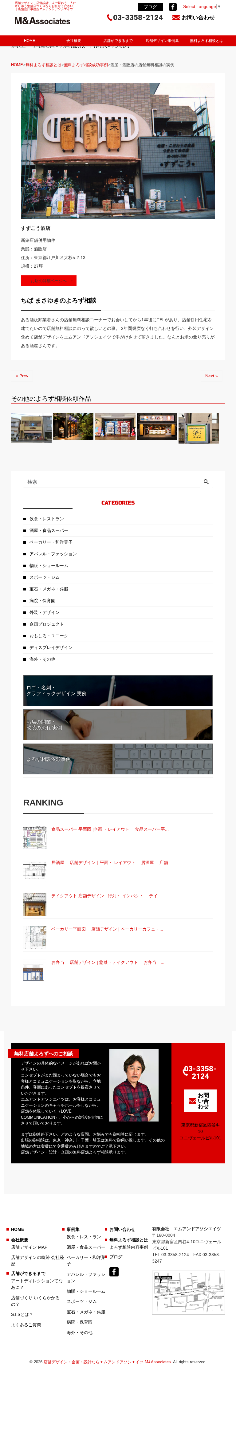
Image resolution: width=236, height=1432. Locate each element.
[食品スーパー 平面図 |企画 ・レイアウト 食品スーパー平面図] (34, 838)
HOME (29, 41)
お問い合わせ (122, 1229)
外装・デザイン (45, 612)
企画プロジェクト (47, 624)
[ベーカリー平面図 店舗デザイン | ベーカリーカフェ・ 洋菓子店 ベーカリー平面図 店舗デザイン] (34, 937)
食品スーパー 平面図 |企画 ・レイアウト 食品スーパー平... (110, 829)
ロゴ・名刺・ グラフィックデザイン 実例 (56, 690)
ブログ (150, 6)
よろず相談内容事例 (128, 1247)
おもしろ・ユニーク (49, 635)
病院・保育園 (42, 600)
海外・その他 (42, 659)
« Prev (22, 375)
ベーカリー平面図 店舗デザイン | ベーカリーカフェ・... (107, 929)
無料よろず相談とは (206, 41)
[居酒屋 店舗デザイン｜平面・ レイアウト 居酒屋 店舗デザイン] (34, 871)
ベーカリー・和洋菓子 (51, 542)
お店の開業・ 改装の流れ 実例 (44, 724)
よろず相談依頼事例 (48, 759)
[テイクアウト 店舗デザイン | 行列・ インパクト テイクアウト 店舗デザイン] (34, 904)
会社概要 (73, 41)
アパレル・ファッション (53, 553)
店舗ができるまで (118, 41)
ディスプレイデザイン (51, 647)
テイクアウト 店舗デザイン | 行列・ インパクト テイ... (106, 895)
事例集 (73, 1229)
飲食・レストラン (47, 518)
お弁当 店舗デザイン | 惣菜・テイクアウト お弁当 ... (107, 962)
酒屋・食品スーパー (49, 530)
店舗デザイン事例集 (162, 41)
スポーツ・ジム (45, 577)
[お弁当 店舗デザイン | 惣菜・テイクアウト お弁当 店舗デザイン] (34, 971)
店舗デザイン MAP (29, 1247)
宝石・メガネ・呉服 (49, 588)
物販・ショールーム (49, 565)
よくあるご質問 (26, 1324)
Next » (211, 375)
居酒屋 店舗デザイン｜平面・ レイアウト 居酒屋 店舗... (111, 862)
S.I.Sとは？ (22, 1314)
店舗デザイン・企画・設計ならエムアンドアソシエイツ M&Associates (107, 1362)
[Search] (206, 482)
